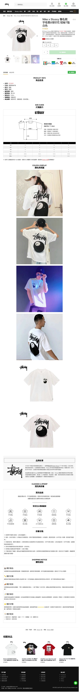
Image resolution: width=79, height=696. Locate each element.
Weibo (62, 678)
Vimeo (62, 680)
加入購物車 (62, 52)
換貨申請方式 (5, 676)
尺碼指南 (43, 680)
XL (56, 45)
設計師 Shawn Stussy (53, 466)
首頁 (4, 15)
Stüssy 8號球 (50, 629)
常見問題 (73, 5)
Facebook (63, 674)
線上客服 (66, 5)
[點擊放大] (21, 36)
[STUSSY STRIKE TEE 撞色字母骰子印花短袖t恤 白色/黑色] (30, 648)
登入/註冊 (52, 5)
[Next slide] (37, 36)
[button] (73, 11)
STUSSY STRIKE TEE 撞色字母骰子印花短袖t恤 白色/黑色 (29, 659)
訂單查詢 (4, 674)
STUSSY (11, 83)
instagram (63, 676)
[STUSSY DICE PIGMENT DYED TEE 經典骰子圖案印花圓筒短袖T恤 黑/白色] (75, 19)
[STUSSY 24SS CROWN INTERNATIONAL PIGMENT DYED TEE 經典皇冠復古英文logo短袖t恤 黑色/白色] (73, 19)
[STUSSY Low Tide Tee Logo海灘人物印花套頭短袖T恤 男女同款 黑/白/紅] (49, 648)
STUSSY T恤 (62, 31)
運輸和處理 (4, 680)
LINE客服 (23, 680)
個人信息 (43, 678)
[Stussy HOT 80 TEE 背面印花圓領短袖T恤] (67, 648)
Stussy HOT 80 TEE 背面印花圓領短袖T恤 (67, 659)
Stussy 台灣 (45, 159)
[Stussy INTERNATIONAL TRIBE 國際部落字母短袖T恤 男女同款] (11, 648)
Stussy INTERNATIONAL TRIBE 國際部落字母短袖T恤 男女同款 (11, 659)
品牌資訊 (23, 676)
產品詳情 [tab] (11, 72)
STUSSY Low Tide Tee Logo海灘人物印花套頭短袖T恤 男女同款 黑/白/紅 (49, 659)
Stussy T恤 (9, 15)
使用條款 (43, 674)
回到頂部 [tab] (5, 72)
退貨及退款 (4, 678)
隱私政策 (43, 676)
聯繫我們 (23, 678)
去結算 (59, 5)
